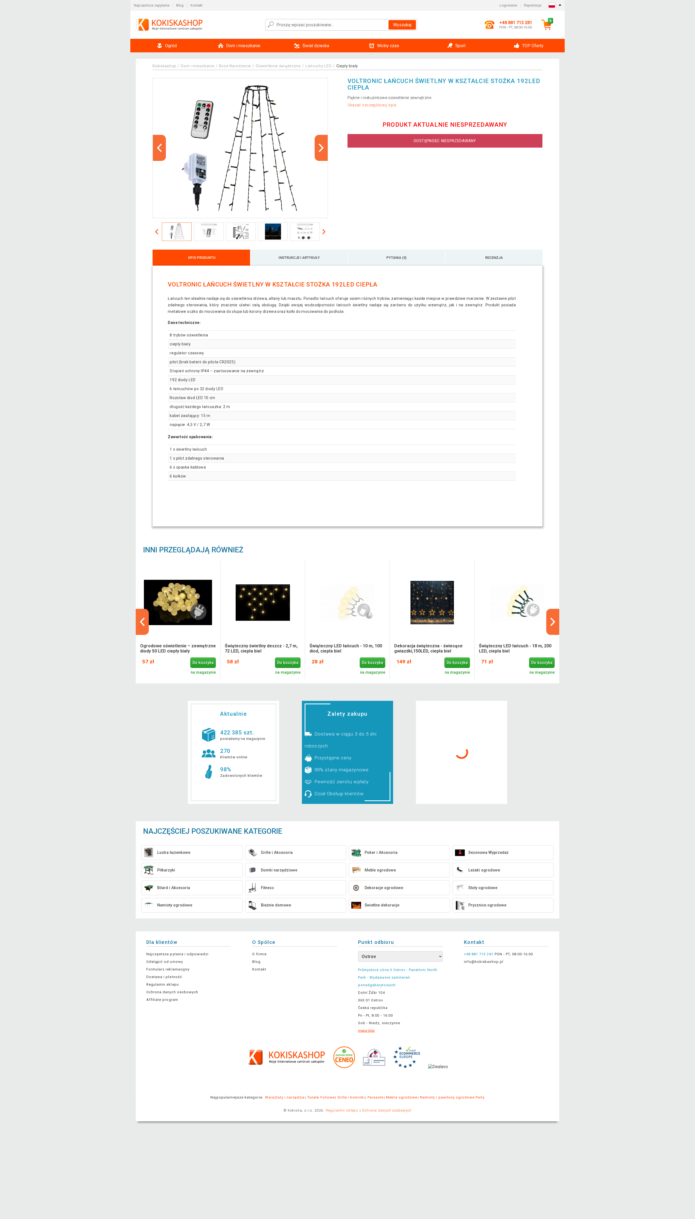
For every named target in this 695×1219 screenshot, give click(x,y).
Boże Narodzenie (235, 66)
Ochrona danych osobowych (172, 992)
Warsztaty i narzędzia (285, 1097)
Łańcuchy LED (318, 66)
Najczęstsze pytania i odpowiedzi (177, 954)
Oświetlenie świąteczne (278, 66)
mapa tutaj (366, 1031)
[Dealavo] (438, 1075)
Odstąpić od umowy (164, 962)
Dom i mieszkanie (197, 66)
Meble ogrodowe (401, 1097)
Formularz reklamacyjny (167, 969)
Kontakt (197, 5)
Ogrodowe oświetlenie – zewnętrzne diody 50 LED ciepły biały (178, 648)
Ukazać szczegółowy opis (372, 105)
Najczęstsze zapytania (151, 5)
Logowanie (508, 5)
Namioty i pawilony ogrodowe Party (452, 1097)
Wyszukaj (402, 24)
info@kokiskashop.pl (483, 962)
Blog (180, 5)
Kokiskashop (164, 66)
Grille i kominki (351, 1097)
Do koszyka (203, 662)
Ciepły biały (347, 66)
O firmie (259, 954)
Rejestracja (532, 5)
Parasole (375, 1097)
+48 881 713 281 (479, 954)
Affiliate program (162, 1000)
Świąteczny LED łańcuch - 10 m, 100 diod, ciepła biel (345, 648)
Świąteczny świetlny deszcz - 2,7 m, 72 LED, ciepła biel (261, 648)
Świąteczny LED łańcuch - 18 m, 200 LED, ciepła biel (515, 648)
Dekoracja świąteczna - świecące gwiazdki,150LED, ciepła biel (428, 648)
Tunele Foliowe (321, 1097)
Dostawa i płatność (164, 977)
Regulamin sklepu (162, 984)
